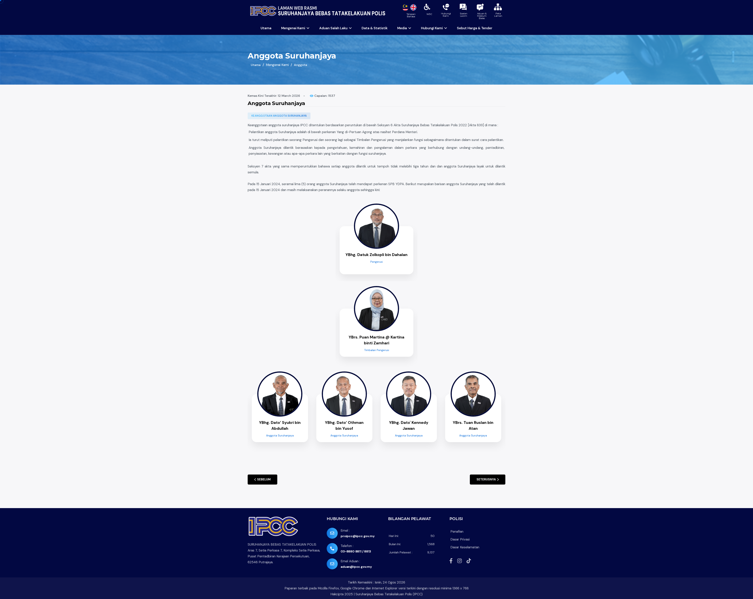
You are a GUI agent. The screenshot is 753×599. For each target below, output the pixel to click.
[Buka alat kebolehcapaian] (427, 7)
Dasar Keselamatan (464, 547)
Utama (266, 28)
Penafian (456, 531)
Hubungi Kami (432, 28)
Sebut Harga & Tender (474, 28)
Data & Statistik (374, 28)
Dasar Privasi (460, 539)
